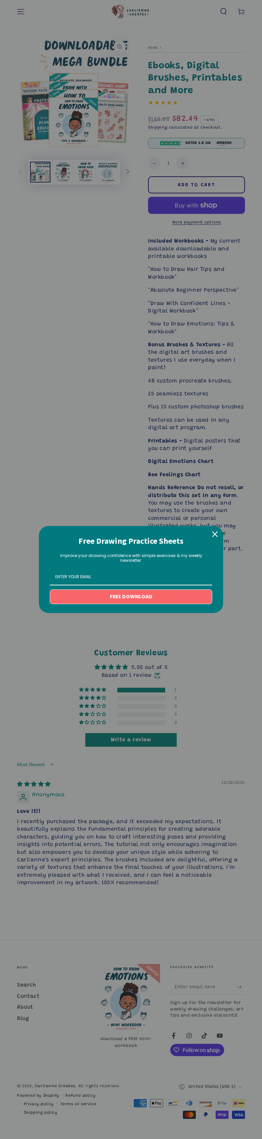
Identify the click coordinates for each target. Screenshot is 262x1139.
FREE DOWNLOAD (131, 596)
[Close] (215, 534)
